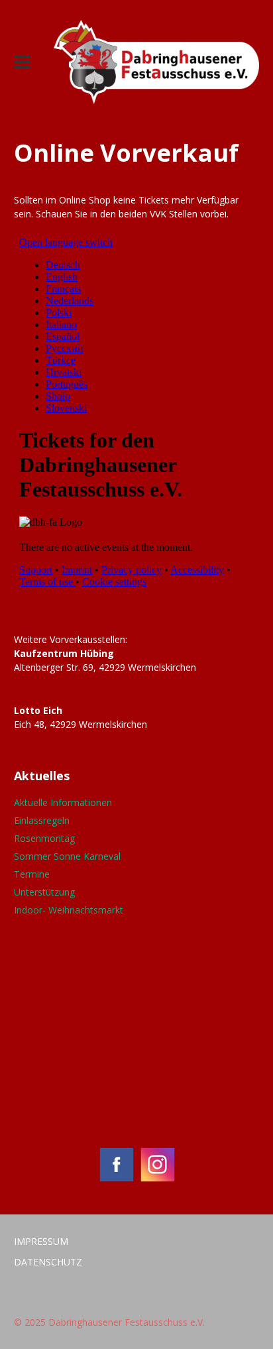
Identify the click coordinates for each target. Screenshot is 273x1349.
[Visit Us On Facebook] (115, 1181)
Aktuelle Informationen (63, 802)
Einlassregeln (42, 820)
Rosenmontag (44, 838)
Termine (32, 874)
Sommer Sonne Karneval (67, 856)
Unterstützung (44, 892)
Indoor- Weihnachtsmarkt (68, 910)
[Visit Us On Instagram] (157, 1181)
